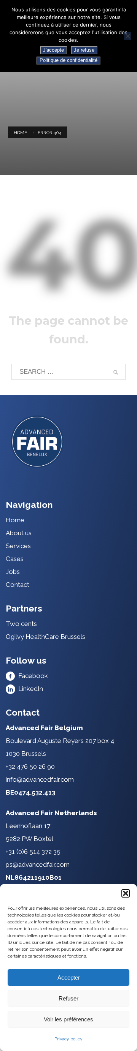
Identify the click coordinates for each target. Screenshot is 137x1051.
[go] (116, 372)
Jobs (13, 571)
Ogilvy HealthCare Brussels (45, 636)
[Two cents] (68, 441)
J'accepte (53, 50)
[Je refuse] (127, 36)
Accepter (68, 977)
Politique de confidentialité (68, 60)
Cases (15, 559)
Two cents (21, 623)
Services (18, 546)
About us (19, 533)
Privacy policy (68, 1039)
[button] (125, 893)
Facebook (31, 676)
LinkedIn (29, 688)
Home (20, 132)
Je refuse (84, 50)
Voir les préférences (68, 1019)
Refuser (68, 998)
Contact (17, 584)
